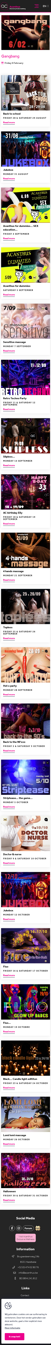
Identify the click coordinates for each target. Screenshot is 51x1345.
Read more (9, 122)
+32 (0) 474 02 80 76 (28, 1267)
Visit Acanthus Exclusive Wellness (25, 1238)
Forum (28, 1228)
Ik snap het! (14, 1336)
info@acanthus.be (28, 1272)
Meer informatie (12, 1328)
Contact (25, 1295)
